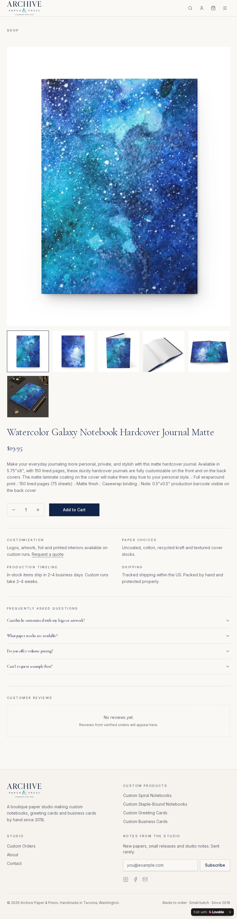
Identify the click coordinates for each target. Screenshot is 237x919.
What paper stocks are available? (32, 635)
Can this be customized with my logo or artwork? (45, 620)
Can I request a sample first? (29, 666)
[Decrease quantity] (13, 509)
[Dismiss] (230, 912)
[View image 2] (73, 351)
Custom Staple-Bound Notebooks (155, 804)
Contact (14, 863)
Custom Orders (21, 846)
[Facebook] (135, 879)
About (12, 854)
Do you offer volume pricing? (30, 651)
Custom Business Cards (145, 821)
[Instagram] (125, 879)
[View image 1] (28, 351)
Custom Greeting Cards (145, 812)
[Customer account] (202, 8)
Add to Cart (74, 509)
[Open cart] (213, 8)
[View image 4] (164, 351)
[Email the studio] (145, 879)
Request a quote (48, 554)
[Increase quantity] (38, 509)
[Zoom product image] (118, 186)
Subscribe (215, 865)
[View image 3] (119, 351)
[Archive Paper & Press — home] (24, 8)
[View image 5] (209, 351)
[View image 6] (28, 397)
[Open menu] (225, 8)
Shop (13, 30)
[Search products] (190, 8)
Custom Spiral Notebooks (147, 795)
